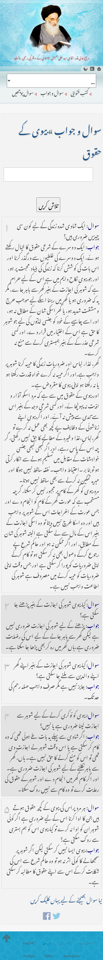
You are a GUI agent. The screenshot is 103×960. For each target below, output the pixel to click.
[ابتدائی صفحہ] (99, 69)
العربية (86, 943)
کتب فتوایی (79, 92)
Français (29, 956)
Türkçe (49, 956)
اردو (47, 943)
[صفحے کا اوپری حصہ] (6, 938)
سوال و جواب (52, 92)
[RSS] (92, 69)
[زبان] (85, 69)
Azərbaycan (71, 956)
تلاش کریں (48, 204)
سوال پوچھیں (23, 92)
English (28, 943)
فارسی (65, 943)
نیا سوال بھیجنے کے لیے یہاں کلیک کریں (66, 898)
